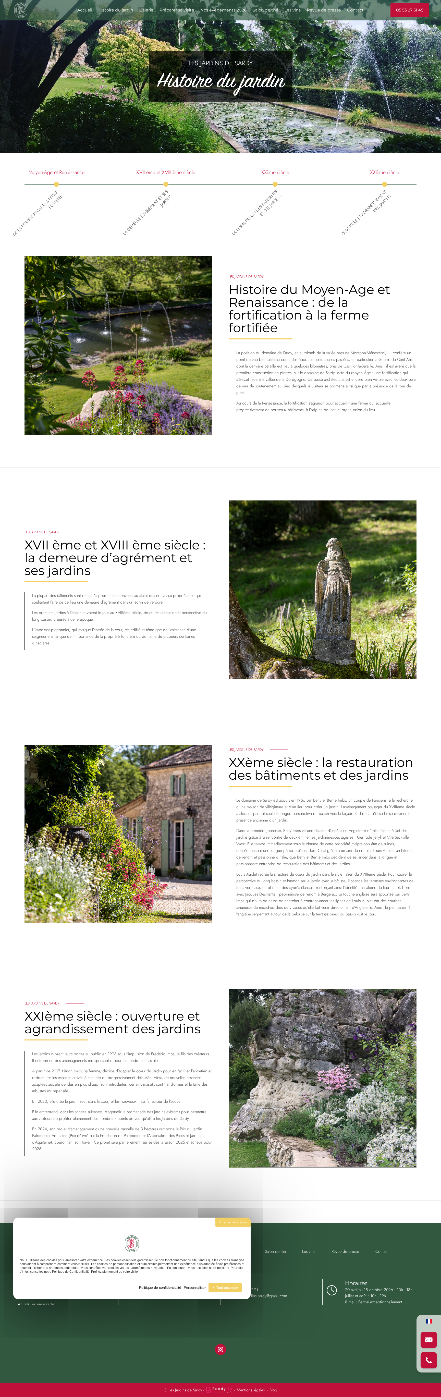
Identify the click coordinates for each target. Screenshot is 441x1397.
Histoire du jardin (115, 10)
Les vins (293, 10)
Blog (273, 1390)
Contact (355, 10)
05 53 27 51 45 (409, 10)
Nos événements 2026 (223, 10)
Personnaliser (195, 1287)
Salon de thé (265, 10)
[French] (429, 1321)
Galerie (146, 10)
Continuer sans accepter (37, 1304)
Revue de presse (324, 10)
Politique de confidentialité (160, 1287)
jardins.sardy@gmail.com (266, 1296)
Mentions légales (251, 1390)
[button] (429, 1340)
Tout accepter (226, 1287)
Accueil (84, 10)
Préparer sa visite (177, 10)
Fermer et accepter (234, 1222)
